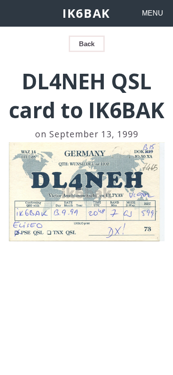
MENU (152, 13)
